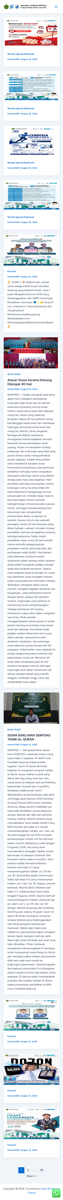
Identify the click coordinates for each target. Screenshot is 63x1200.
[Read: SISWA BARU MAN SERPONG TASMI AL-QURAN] (31, 708)
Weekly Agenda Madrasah (20, 54)
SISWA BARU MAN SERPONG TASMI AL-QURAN (29, 737)
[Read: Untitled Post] (31, 32)
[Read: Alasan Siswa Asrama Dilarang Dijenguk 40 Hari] (31, 353)
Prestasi (11, 271)
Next (31, 1176)
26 (41, 1170)
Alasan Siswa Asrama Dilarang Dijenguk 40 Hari (29, 382)
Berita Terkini (14, 374)
